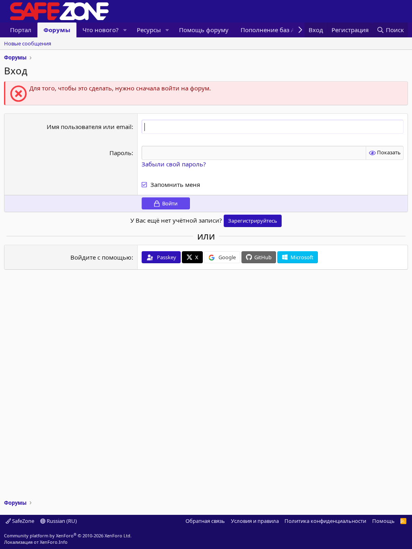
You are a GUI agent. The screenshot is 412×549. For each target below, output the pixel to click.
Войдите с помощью (101, 257)
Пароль (120, 153)
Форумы (56, 30)
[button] (125, 30)
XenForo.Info (54, 542)
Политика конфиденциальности (325, 520)
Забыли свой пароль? (174, 164)
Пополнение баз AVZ (271, 30)
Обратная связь (205, 520)
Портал (20, 30)
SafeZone (22, 520)
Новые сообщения (27, 43)
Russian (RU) (61, 520)
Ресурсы (149, 30)
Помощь (383, 520)
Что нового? (100, 30)
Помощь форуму (204, 30)
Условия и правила (255, 520)
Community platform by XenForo (68, 536)
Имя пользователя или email (89, 127)
